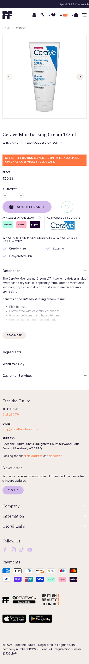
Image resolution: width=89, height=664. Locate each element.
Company (11, 506)
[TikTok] (21, 549)
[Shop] (84, 15)
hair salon (53, 456)
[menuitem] (4, 549)
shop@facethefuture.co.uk (20, 429)
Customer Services (17, 376)
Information (13, 516)
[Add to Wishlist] (67, 207)
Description (11, 271)
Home (6, 28)
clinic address (33, 456)
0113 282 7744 (11, 415)
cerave (21, 28)
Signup (13, 490)
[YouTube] (29, 549)
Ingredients (11, 352)
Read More (14, 335)
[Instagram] (13, 549)
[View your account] (34, 15)
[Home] (5, 599)
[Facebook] (4, 549)
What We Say (13, 364)
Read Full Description (41, 142)
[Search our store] (43, 15)
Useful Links (13, 526)
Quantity (9, 189)
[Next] (79, 77)
